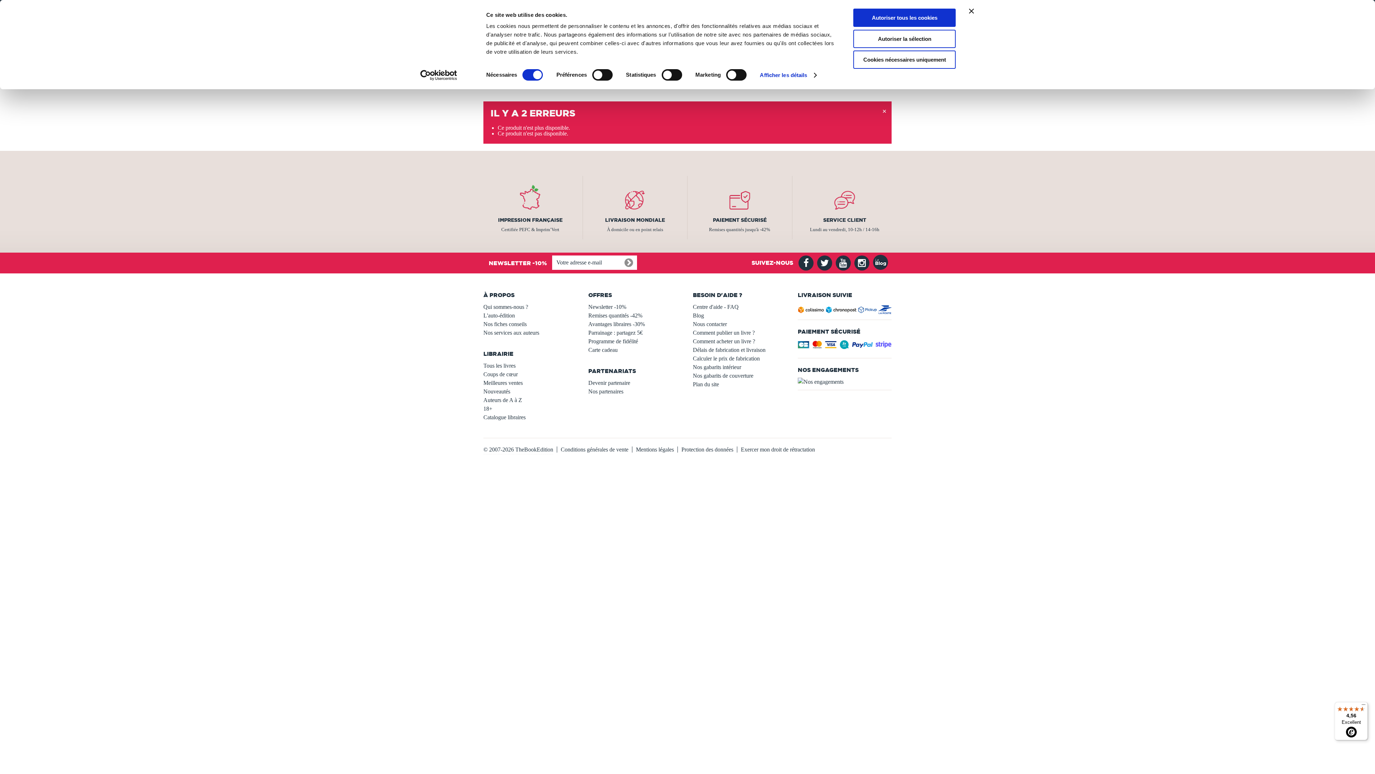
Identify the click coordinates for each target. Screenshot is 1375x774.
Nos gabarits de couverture (723, 376)
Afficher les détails (783, 75)
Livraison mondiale (635, 220)
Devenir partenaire (609, 383)
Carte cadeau (603, 350)
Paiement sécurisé (740, 220)
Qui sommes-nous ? (505, 307)
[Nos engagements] (845, 382)
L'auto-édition (499, 315)
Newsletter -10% (607, 307)
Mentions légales (655, 449)
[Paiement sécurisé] (845, 346)
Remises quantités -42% (615, 315)
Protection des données (707, 449)
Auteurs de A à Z (502, 400)
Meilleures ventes (503, 383)
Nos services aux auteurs (511, 333)
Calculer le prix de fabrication (726, 358)
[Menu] (1363, 706)
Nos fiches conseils (505, 324)
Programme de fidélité (613, 341)
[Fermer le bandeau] (971, 11)
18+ (487, 409)
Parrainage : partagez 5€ (615, 333)
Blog (698, 315)
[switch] (602, 75)
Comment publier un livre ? (724, 333)
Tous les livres (499, 366)
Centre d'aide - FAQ (716, 307)
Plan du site (706, 384)
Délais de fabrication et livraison (729, 350)
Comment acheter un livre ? (724, 341)
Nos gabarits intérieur (717, 367)
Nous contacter (710, 324)
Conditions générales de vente (594, 449)
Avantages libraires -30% (616, 324)
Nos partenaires (605, 391)
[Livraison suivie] (845, 311)
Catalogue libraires (504, 417)
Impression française (530, 220)
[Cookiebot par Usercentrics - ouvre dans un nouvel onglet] (438, 75)
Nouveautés (496, 391)
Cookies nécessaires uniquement (904, 60)
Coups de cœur (500, 374)
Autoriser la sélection (904, 39)
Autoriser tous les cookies (904, 18)
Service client (844, 220)
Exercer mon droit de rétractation (778, 449)
